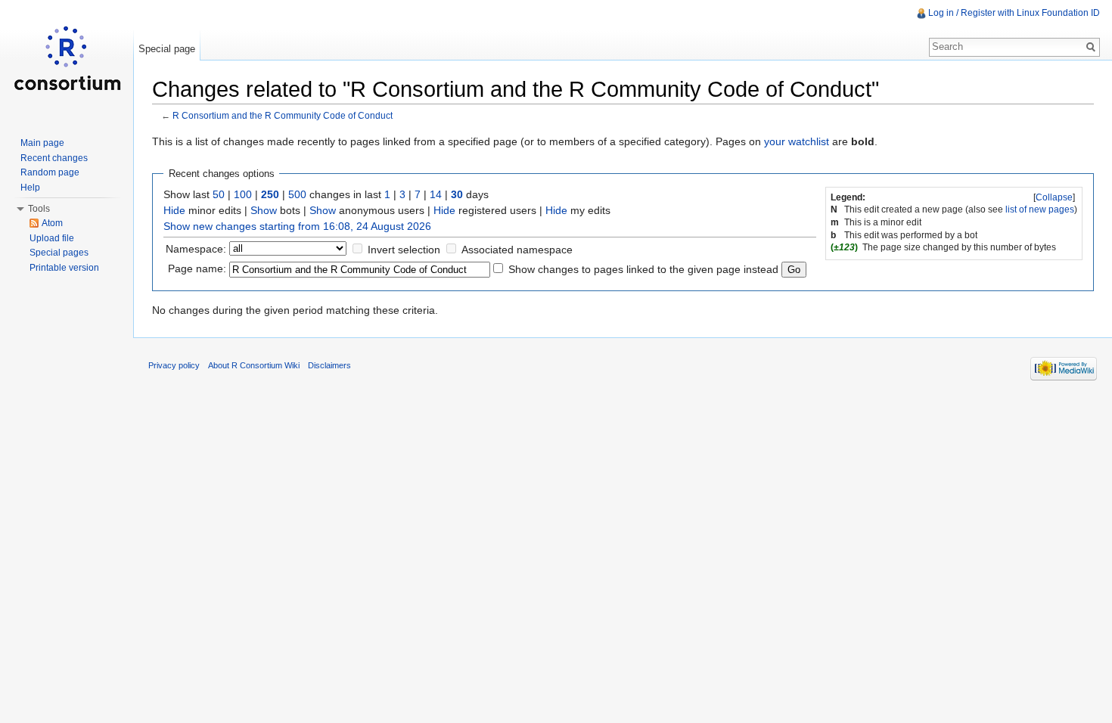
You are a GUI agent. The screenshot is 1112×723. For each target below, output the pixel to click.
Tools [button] (39, 208)
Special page (166, 48)
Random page (49, 172)
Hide (174, 210)
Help (30, 187)
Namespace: (196, 249)
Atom (52, 223)
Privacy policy (174, 365)
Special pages (59, 252)
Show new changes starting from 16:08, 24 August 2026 (297, 226)
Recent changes (54, 158)
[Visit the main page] (66, 60)
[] (1054, 197)
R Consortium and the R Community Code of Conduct (282, 115)
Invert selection (404, 250)
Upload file (52, 238)
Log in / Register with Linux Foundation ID (1014, 13)
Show (263, 210)
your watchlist (796, 141)
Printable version (64, 267)
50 (219, 194)
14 (436, 194)
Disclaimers (329, 365)
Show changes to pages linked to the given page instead (643, 269)
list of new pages (1039, 209)
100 (243, 194)
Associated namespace (517, 250)
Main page (42, 143)
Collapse (1054, 197)
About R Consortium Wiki (254, 365)
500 (297, 194)
